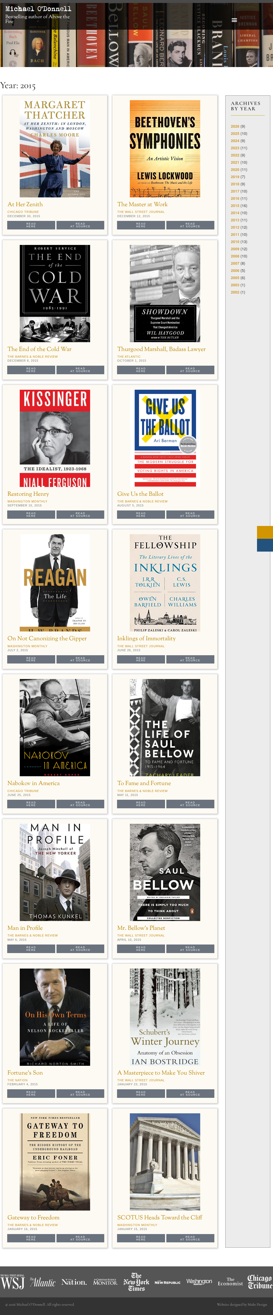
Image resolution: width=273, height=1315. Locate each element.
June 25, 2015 (19, 795)
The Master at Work (142, 204)
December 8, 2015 (22, 360)
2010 (235, 241)
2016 (235, 198)
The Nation (17, 1080)
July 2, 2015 (17, 650)
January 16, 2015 (22, 1229)
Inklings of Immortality (146, 638)
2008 (235, 256)
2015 (235, 205)
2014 (235, 212)
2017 (235, 191)
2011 (235, 234)
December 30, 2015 (23, 216)
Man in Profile (25, 928)
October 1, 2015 (131, 360)
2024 (235, 140)
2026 (235, 126)
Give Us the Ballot (140, 494)
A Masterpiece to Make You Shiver (161, 1073)
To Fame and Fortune (144, 783)
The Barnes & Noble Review (32, 356)
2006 (235, 270)
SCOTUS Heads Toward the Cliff (159, 1217)
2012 (235, 227)
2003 (235, 284)
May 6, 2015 (17, 939)
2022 (235, 155)
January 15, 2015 (132, 1229)
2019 (235, 176)
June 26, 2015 (128, 650)
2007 (235, 263)
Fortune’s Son (25, 1073)
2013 (235, 220)
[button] (234, 19)
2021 (235, 162)
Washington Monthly (27, 501)
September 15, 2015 (24, 505)
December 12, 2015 (133, 216)
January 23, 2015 (132, 1084)
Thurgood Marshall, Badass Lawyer (161, 349)
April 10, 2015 (129, 939)
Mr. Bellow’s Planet (141, 928)
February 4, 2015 (22, 1084)
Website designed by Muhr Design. (242, 1304)
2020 (235, 169)
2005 (235, 277)
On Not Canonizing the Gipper (47, 638)
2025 (235, 133)
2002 (235, 292)
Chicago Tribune (23, 211)
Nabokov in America (33, 783)
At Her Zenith (25, 204)
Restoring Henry (28, 494)
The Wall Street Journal (141, 211)
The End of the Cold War (39, 349)
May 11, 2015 (127, 795)
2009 (235, 248)
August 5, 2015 (130, 505)
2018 (235, 183)
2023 (235, 147)
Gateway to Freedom (33, 1217)
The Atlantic (129, 356)
